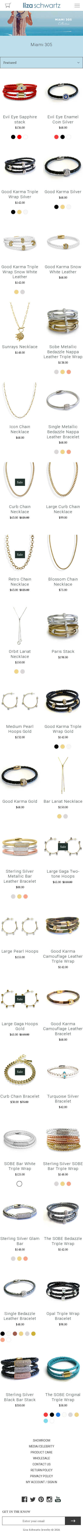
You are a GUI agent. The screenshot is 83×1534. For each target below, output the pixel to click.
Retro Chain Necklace (20, 582)
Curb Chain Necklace (20, 509)
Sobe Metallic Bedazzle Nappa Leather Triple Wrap (63, 351)
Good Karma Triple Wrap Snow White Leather (19, 271)
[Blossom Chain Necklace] (63, 555)
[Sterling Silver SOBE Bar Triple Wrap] (63, 1139)
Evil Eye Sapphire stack (20, 119)
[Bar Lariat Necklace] (63, 777)
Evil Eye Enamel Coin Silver (63, 119)
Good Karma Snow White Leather (63, 269)
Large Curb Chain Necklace (63, 509)
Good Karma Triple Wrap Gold (63, 729)
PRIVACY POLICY (41, 1476)
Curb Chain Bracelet (20, 1096)
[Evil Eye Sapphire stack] (20, 92)
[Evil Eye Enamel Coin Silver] (63, 92)
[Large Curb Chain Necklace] (63, 482)
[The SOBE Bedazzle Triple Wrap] (63, 1214)
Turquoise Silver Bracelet (63, 1099)
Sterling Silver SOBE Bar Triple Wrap (63, 1166)
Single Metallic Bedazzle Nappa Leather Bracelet (63, 431)
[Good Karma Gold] (20, 777)
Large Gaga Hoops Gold (20, 1026)
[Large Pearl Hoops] (20, 927)
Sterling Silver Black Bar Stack (20, 1397)
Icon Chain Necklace (20, 429)
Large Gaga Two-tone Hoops (63, 874)
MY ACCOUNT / (36, 1482)
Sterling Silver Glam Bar (20, 1241)
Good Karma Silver (63, 191)
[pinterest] (41, 1501)
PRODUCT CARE (42, 1452)
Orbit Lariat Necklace (20, 654)
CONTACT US (42, 1464)
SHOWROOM (41, 1440)
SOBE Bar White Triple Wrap (19, 1166)
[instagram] (49, 1501)
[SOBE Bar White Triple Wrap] (20, 1139)
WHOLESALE (41, 1458)
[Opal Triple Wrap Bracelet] (63, 1289)
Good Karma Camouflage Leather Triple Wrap (63, 956)
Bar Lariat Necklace (63, 801)
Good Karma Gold (20, 801)
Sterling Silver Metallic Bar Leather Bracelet (20, 876)
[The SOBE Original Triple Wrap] (63, 1370)
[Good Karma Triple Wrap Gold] (63, 702)
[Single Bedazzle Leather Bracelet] (20, 1289)
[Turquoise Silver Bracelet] (63, 1071)
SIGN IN (52, 1482)
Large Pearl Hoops (20, 951)
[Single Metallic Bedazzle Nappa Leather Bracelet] (63, 402)
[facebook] (24, 1501)
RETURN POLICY (42, 1470)
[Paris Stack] (63, 627)
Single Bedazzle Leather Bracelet (20, 1316)
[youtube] (58, 1501)
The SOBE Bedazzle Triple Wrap (63, 1241)
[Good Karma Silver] (63, 167)
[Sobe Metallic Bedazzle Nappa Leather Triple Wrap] (63, 322)
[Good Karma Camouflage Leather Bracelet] (63, 999)
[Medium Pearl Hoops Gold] (20, 702)
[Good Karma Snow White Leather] (63, 242)
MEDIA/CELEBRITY (41, 1446)
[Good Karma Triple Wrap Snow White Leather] (20, 242)
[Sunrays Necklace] (20, 322)
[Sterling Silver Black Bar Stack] (20, 1370)
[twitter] (33, 1501)
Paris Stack (63, 651)
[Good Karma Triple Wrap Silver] (20, 167)
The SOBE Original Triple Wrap (63, 1397)
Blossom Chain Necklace (63, 582)
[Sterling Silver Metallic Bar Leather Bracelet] (20, 847)
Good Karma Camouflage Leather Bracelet (63, 1028)
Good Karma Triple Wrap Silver (19, 194)
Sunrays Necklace (20, 346)
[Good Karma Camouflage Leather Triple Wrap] (63, 927)
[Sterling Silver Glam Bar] (20, 1214)
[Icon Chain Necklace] (20, 402)
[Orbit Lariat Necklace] (20, 627)
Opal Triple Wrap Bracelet (63, 1316)
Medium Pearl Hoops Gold (19, 729)
